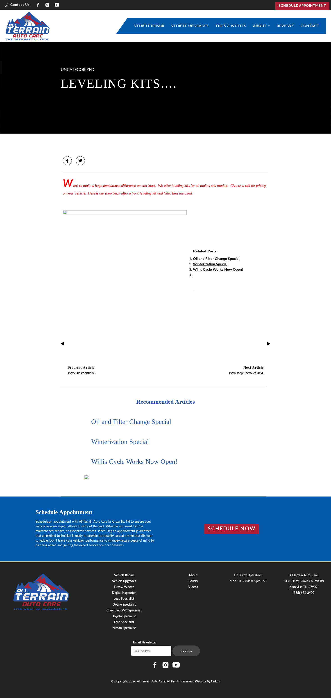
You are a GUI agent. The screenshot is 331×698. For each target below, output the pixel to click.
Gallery (193, 581)
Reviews (285, 26)
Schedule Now (232, 528)
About (260, 26)
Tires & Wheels (230, 26)
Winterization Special (210, 264)
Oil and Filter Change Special (216, 259)
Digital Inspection (124, 593)
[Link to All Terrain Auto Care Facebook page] (38, 5)
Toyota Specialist (124, 616)
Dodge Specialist (124, 604)
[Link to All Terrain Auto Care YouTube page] (57, 5)
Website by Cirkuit (207, 681)
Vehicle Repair (149, 26)
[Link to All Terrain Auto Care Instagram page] (47, 5)
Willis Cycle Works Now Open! (218, 269)
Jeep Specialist (124, 598)
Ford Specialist (124, 622)
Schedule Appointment (302, 5)
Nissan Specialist (124, 628)
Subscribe (186, 651)
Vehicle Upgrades (190, 26)
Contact (310, 26)
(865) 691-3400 (303, 593)
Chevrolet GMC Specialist (124, 610)
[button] (17, 5)
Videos (193, 587)
